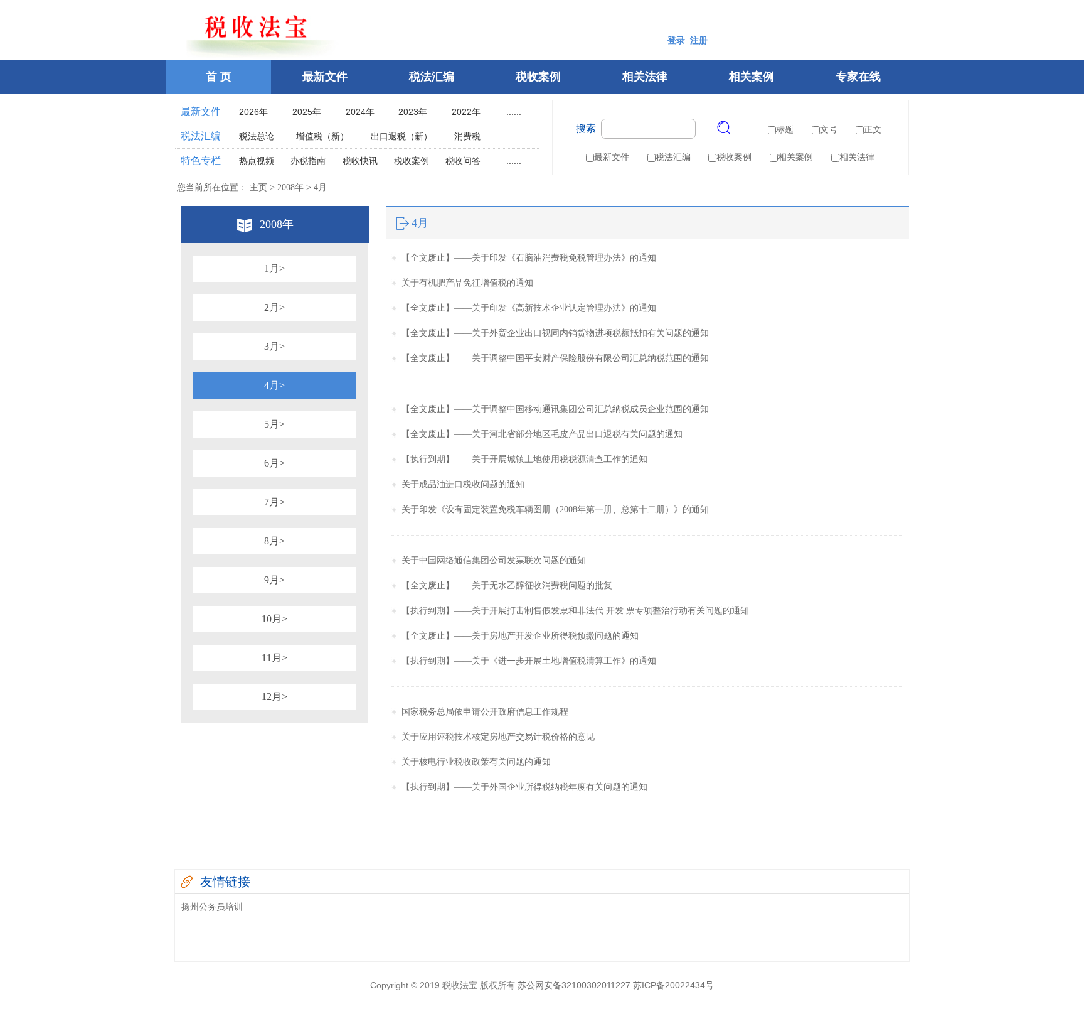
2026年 (253, 112)
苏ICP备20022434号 (673, 985)
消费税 (467, 136)
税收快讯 (360, 161)
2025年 (306, 112)
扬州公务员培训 (212, 907)
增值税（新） (322, 136)
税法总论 (256, 136)
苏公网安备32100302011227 (574, 985)
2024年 (360, 112)
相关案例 (751, 76)
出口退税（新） (401, 136)
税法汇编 (431, 76)
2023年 (412, 112)
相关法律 (644, 76)
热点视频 (256, 161)
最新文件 (325, 76)
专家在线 (858, 76)
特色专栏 (201, 160)
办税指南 (308, 161)
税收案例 (538, 76)
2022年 (466, 112)
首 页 (218, 76)
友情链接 (225, 881)
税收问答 (463, 161)
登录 (676, 40)
